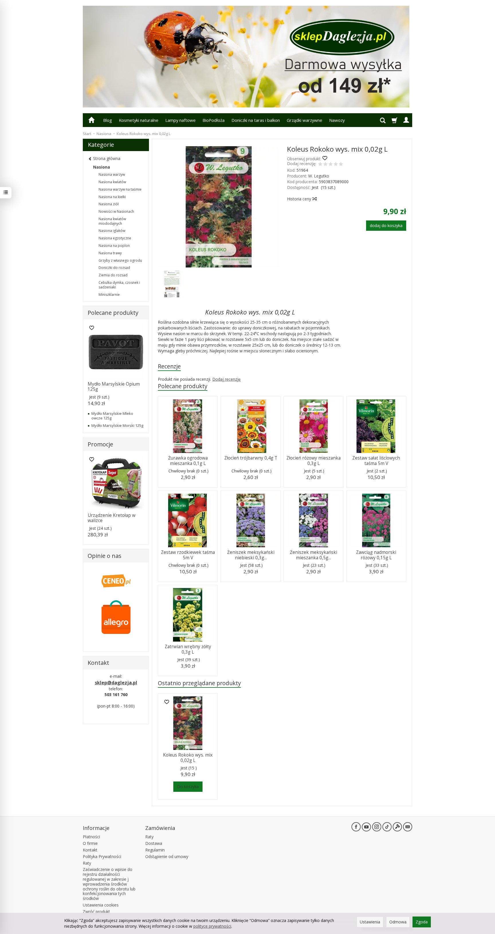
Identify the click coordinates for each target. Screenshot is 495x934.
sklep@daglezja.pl (116, 682)
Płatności (91, 836)
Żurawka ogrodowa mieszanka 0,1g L (188, 460)
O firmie (90, 843)
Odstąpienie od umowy (166, 856)
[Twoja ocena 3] (330, 164)
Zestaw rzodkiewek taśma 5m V (188, 554)
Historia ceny (299, 199)
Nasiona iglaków (112, 230)
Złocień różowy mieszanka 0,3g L (313, 460)
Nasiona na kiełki (112, 196)
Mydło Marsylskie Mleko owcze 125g (112, 416)
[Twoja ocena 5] (340, 164)
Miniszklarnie (109, 294)
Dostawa (153, 843)
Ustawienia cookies (101, 905)
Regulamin (155, 850)
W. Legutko (318, 176)
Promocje (100, 444)
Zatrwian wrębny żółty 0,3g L (188, 649)
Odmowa (397, 922)
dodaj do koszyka (386, 225)
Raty (87, 863)
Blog (107, 120)
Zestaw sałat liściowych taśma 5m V (376, 460)
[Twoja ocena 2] (325, 164)
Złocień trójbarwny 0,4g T (250, 458)
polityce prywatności (212, 926)
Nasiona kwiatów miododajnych (112, 221)
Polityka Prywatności (102, 856)
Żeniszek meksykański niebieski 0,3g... (250, 554)
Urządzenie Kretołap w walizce (111, 517)
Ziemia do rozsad (113, 275)
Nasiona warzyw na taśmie (120, 189)
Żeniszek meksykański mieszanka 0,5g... (313, 554)
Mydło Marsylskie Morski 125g (117, 425)
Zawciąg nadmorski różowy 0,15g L (376, 554)
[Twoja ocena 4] (335, 164)
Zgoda (422, 922)
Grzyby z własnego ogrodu (120, 260)
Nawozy (337, 120)
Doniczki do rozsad (114, 267)
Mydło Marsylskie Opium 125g (114, 386)
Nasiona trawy (110, 253)
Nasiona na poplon (114, 245)
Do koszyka (188, 786)
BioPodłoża (214, 120)
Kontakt (90, 850)
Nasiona (101, 167)
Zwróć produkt (96, 911)
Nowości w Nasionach (116, 211)
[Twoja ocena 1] (320, 164)
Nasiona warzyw (112, 174)
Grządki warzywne (304, 120)
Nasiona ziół (109, 204)
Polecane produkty (182, 386)
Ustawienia (370, 922)
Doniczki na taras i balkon (255, 120)
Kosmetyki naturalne (138, 120)
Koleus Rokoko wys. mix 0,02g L (188, 757)
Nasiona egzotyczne (115, 238)
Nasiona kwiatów (112, 181)
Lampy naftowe (180, 120)
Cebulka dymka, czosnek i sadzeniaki (119, 285)
